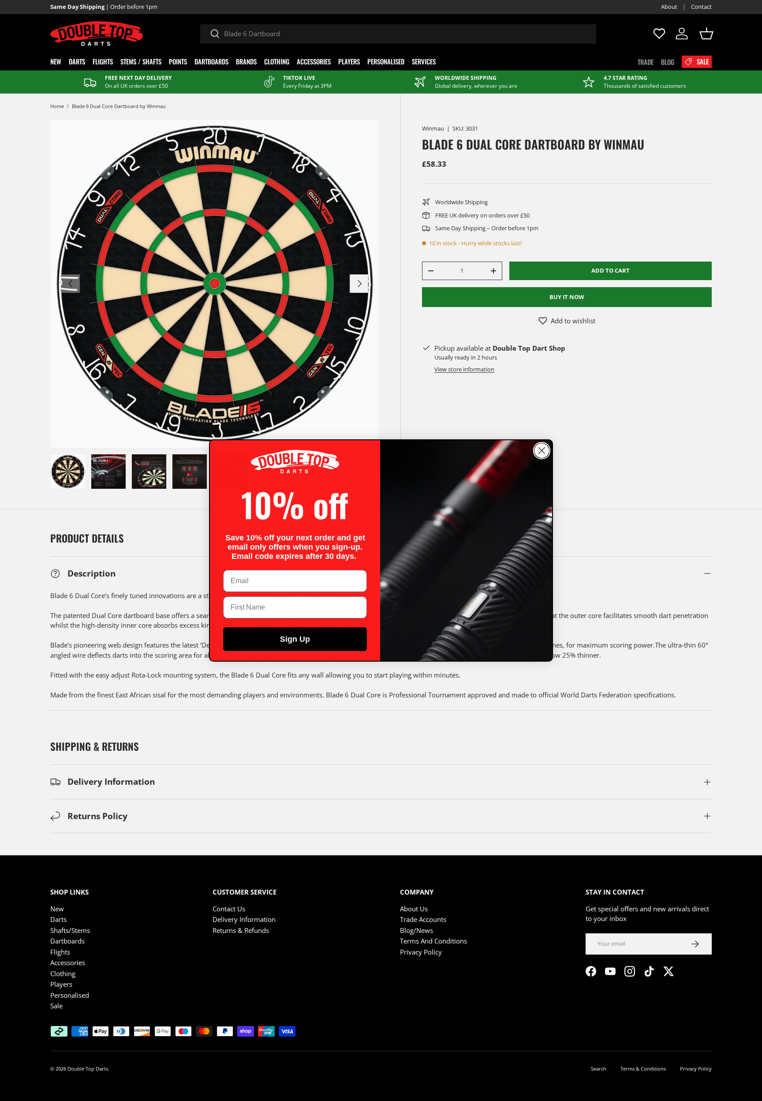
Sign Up (295, 639)
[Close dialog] (541, 450)
